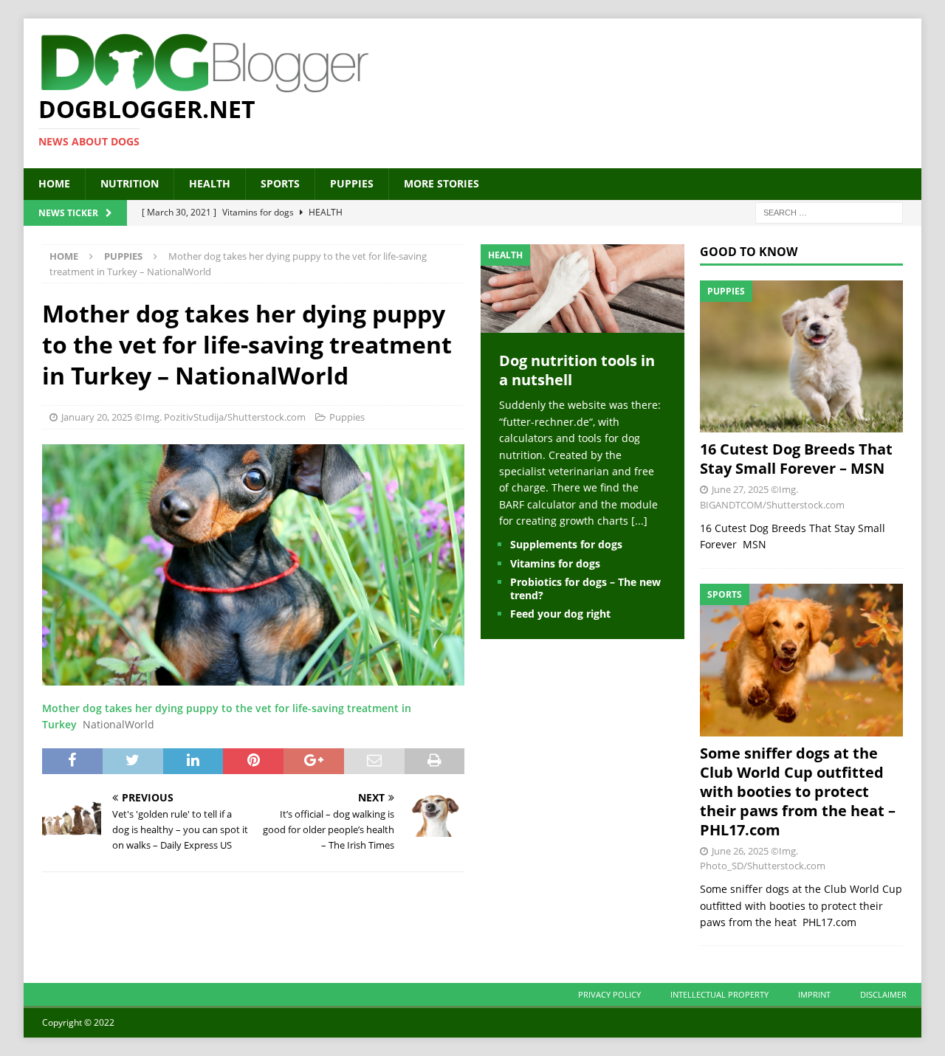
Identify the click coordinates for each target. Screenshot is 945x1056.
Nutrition (129, 183)
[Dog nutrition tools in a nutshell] (582, 324)
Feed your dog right (560, 614)
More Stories (441, 183)
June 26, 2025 (740, 850)
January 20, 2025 (96, 417)
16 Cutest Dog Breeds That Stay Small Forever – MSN (796, 458)
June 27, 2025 (740, 489)
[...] (639, 521)
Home (54, 183)
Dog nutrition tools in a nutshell (577, 370)
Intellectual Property (719, 994)
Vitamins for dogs (555, 563)
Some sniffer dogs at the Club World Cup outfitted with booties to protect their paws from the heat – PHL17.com (798, 791)
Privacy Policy (609, 994)
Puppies (352, 183)
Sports (280, 183)
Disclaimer (883, 994)
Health (209, 183)
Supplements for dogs (566, 544)
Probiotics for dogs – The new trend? (585, 588)
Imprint (814, 994)
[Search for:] (829, 211)
